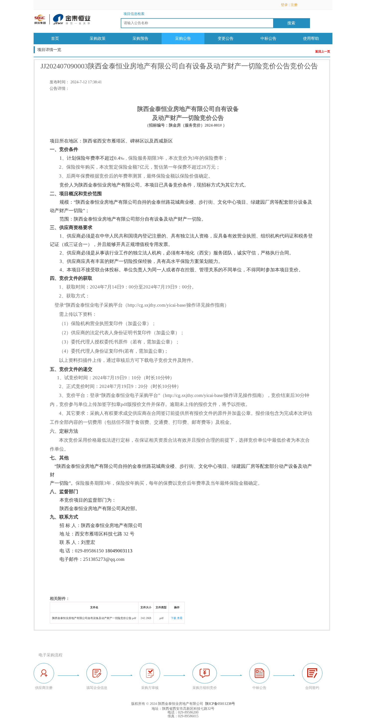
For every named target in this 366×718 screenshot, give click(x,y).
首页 (55, 38)
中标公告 (268, 38)
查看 (180, 618)
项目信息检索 (133, 14)
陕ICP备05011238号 (220, 704)
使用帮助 (311, 38)
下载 (173, 618)
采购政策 (98, 38)
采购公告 (183, 38)
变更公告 (226, 38)
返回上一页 (322, 51)
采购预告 (140, 38)
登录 (284, 5)
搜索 (291, 23)
